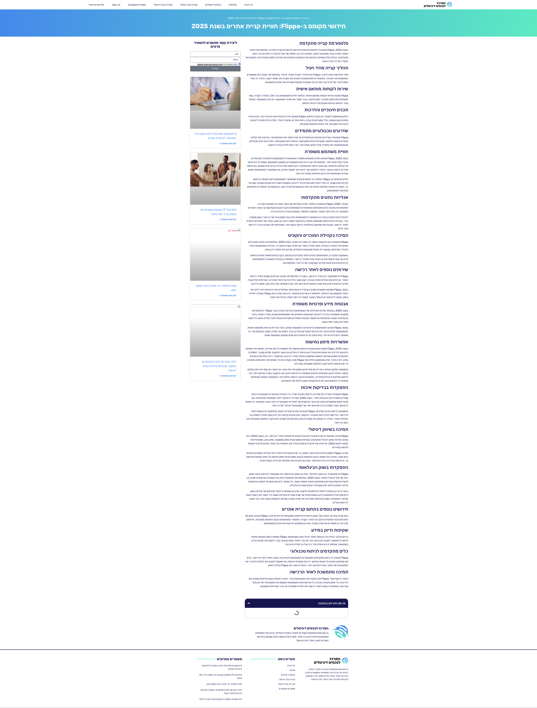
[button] (249, 603)
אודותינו (233, 4)
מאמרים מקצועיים (137, 4)
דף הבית (248, 4)
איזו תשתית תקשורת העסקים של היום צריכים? (220, 699)
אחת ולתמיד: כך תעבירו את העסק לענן (224, 684)
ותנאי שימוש (202, 64)
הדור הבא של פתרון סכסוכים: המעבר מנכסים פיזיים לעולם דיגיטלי (219, 366)
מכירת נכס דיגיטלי (163, 4)
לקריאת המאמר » (227, 143)
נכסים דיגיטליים (213, 4)
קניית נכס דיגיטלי (188, 4)
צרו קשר (116, 4)
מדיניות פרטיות (96, 4)
